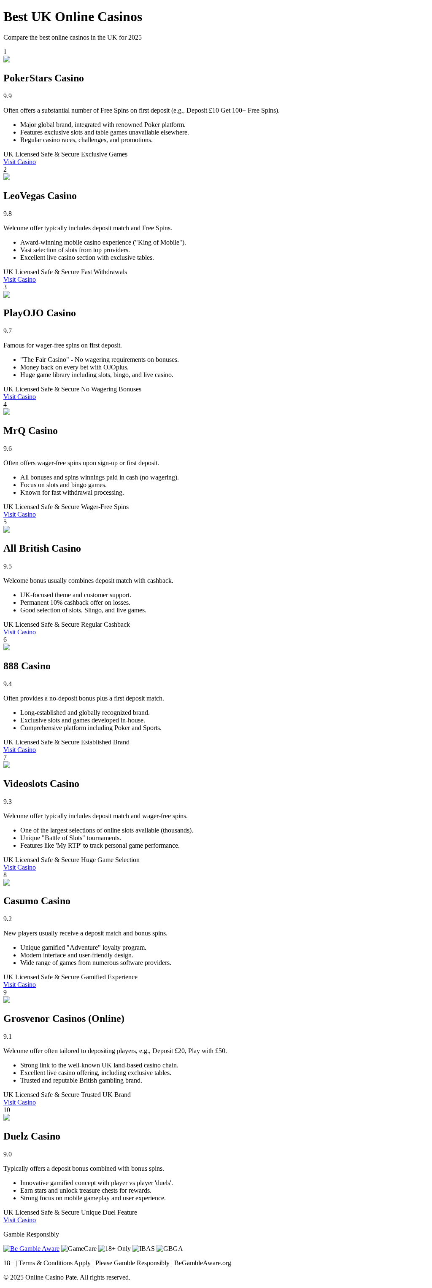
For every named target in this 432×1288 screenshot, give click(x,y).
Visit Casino (19, 161)
